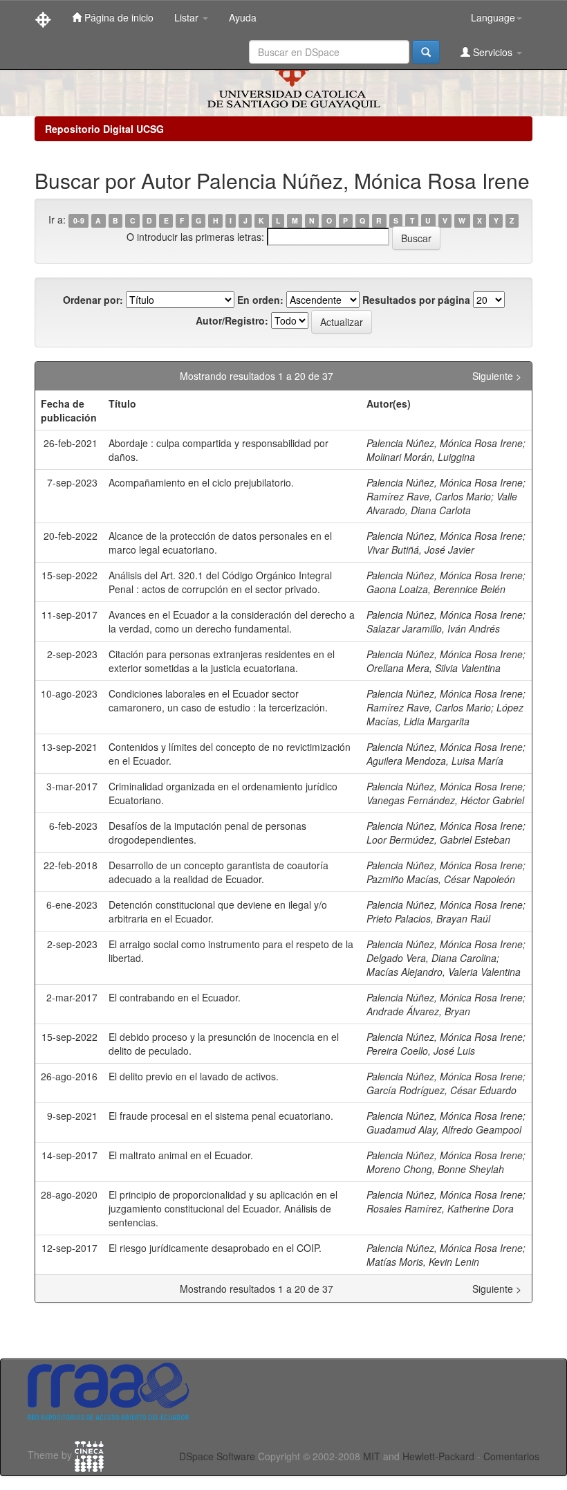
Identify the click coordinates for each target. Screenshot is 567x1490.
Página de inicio (118, 17)
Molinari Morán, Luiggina (420, 457)
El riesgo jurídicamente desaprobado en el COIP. (215, 1248)
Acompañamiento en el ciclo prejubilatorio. (201, 482)
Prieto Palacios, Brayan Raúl (428, 918)
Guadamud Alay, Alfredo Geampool (443, 1129)
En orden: (260, 300)
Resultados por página (416, 300)
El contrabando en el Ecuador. (175, 997)
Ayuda (243, 17)
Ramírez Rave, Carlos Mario (428, 496)
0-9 (78, 220)
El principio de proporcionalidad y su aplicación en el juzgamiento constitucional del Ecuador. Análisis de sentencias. (223, 1208)
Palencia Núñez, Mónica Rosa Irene (444, 443)
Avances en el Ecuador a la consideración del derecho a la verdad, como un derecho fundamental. (232, 621)
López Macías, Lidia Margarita (444, 714)
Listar (187, 17)
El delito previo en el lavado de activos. (194, 1076)
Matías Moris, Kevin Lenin (422, 1262)
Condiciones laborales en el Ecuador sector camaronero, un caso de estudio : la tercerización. (218, 700)
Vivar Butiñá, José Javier (420, 549)
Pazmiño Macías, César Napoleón (440, 879)
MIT (371, 1456)
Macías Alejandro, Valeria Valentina (443, 972)
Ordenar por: (93, 300)
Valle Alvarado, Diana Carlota (441, 503)
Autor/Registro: (232, 320)
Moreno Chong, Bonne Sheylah (435, 1169)
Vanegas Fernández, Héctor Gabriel (445, 800)
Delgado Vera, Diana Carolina (431, 958)
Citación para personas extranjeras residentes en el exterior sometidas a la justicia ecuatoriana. (222, 661)
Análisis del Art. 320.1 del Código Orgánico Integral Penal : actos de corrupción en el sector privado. (220, 582)
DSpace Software (217, 1456)
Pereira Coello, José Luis (420, 1050)
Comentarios (511, 1456)
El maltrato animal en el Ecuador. (181, 1155)
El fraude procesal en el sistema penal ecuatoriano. (221, 1116)
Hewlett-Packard (438, 1456)
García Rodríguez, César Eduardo (441, 1090)
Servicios (492, 52)
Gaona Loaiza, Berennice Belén (435, 589)
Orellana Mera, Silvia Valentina (433, 668)
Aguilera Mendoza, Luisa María (434, 760)
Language (493, 17)
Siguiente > (496, 376)
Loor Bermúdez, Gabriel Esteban (438, 839)
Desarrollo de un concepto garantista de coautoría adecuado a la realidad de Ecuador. (218, 872)
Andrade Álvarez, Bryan (418, 1011)
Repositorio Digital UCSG (104, 129)
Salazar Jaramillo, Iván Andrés (433, 628)
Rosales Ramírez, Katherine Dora (440, 1208)
